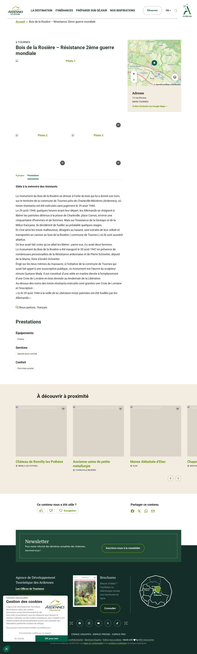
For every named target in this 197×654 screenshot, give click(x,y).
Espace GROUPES (81, 634)
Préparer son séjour (91, 10)
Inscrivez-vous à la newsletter (123, 548)
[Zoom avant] (134, 74)
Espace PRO (119, 634)
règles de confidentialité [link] (93, 643)
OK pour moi (51, 638)
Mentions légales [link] (92, 640)
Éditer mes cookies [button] (112, 640)
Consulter (110, 608)
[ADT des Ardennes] (15, 10)
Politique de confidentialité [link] (69, 640)
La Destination (41, 10)
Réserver (152, 10)
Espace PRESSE (101, 634)
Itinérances (64, 10)
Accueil (20, 21)
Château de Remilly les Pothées (39, 462)
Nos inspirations (122, 10)
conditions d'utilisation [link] (117, 643)
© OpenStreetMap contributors (167, 84)
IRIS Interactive (146, 640)
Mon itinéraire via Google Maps (150, 106)
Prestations (33, 175)
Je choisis (19, 638)
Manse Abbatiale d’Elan (147, 462)
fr (167, 10)
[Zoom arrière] (134, 80)
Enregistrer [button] (70, 510)
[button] (170, 478)
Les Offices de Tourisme (30, 588)
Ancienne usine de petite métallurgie (91, 464)
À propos (20, 175)
